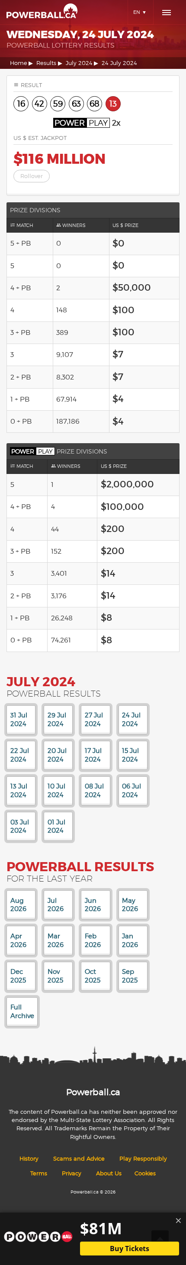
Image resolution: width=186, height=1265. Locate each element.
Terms (38, 1173)
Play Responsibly (143, 1158)
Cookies (145, 1173)
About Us (109, 1173)
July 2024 (79, 63)
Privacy (71, 1173)
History (28, 1158)
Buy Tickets (129, 1248)
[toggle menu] (166, 12)
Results (46, 63)
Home (18, 63)
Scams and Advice (79, 1158)
